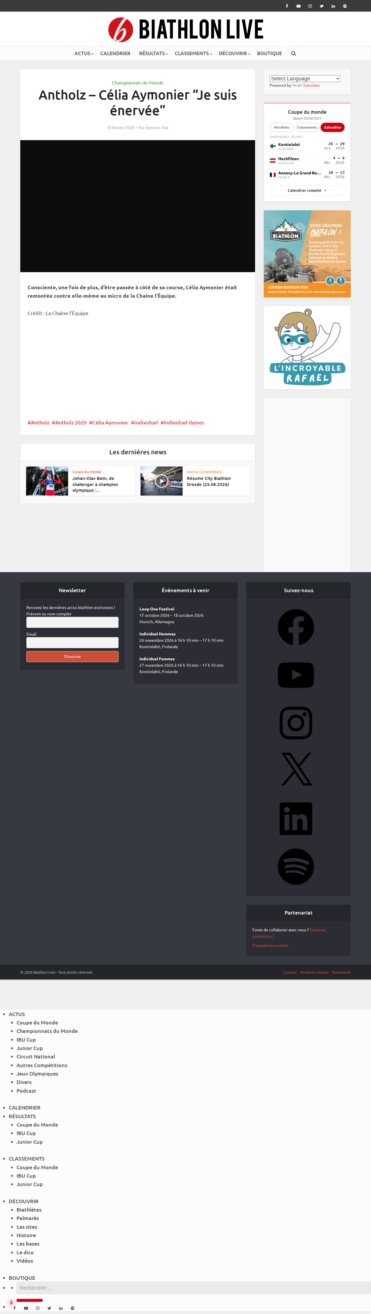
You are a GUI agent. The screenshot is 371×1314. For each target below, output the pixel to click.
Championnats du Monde (137, 82)
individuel (146, 422)
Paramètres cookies (270, 945)
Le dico (25, 1252)
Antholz (40, 422)
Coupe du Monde (86, 471)
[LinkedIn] (295, 838)
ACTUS (82, 53)
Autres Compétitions (204, 471)
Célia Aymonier (110, 422)
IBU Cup (26, 1039)
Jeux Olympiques (37, 1073)
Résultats (281, 127)
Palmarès (28, 1217)
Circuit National (36, 1056)
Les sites (27, 1226)
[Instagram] (295, 743)
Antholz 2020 (70, 422)
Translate (311, 85)
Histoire (26, 1235)
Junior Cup (30, 1047)
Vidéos (25, 1260)
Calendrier (332, 127)
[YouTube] (295, 695)
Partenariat (341, 972)
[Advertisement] (138, 366)
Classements (307, 127)
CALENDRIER (115, 53)
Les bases (28, 1243)
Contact (290, 972)
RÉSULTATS (152, 53)
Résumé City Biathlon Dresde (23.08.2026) (209, 481)
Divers (24, 1081)
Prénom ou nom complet (49, 613)
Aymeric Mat (157, 127)
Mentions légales (314, 972)
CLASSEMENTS (192, 53)
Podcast (26, 1090)
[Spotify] (295, 886)
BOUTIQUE (269, 53)
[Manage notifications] (11, 1302)
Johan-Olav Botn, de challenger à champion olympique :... (95, 484)
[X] (295, 791)
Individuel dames (184, 422)
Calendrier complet (304, 190)
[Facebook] (295, 647)
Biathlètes (29, 1209)
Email (31, 634)
